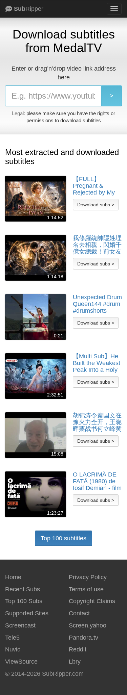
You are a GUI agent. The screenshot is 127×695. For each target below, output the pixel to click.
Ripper (28, 8)
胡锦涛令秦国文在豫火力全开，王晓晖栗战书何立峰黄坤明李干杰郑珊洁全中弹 (97, 422)
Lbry (75, 661)
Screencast (20, 625)
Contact (79, 613)
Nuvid (13, 649)
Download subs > (95, 204)
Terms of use (86, 589)
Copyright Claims (92, 601)
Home (13, 577)
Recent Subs (22, 589)
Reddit (77, 649)
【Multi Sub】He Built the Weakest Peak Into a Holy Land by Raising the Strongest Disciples (96, 363)
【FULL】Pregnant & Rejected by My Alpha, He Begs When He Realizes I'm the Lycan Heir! (94, 186)
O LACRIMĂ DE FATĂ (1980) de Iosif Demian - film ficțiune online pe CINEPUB (97, 481)
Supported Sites (26, 613)
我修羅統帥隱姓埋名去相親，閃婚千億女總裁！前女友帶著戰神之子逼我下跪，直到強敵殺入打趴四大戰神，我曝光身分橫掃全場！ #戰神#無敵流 (97, 245)
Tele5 (12, 637)
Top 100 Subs (23, 601)
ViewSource (21, 661)
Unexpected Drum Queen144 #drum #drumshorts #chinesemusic (97, 304)
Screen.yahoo (87, 625)
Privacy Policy (88, 577)
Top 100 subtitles (63, 538)
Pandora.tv (83, 637)
